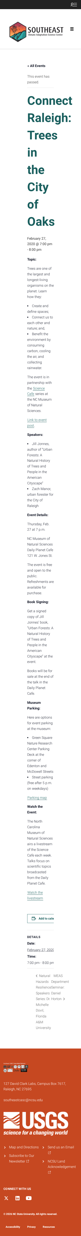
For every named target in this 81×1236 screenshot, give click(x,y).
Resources (49, 1226)
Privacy (31, 1226)
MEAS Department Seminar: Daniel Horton (60, 987)
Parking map (37, 798)
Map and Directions (24, 1147)
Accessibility (13, 1226)
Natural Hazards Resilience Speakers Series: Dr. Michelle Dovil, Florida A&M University (43, 1002)
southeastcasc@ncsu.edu (23, 1100)
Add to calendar (49, 918)
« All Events (36, 66)
